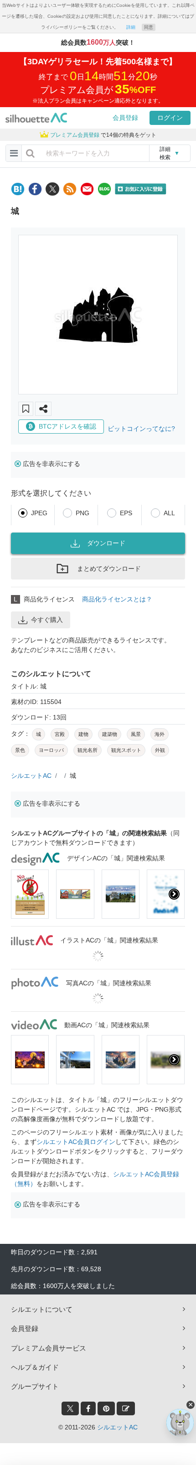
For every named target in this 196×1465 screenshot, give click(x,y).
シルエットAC (31, 775)
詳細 (130, 27)
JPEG (39, 513)
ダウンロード (106, 543)
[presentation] (21, 894)
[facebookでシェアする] (35, 189)
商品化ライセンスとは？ (117, 599)
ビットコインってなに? (141, 428)
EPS (126, 513)
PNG (82, 513)
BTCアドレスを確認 (67, 426)
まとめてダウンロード (109, 568)
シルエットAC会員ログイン (75, 1141)
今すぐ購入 (47, 619)
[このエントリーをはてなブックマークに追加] (18, 189)
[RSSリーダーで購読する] (70, 189)
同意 (148, 27)
